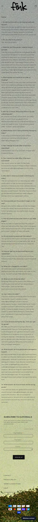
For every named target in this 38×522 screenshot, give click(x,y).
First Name (18, 440)
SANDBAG (29, 515)
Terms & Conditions (12, 484)
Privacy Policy (10, 479)
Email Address (18, 433)
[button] (2, 6)
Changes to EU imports (13, 492)
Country (18, 447)
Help (6, 488)
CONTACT (7, 475)
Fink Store (15, 515)
